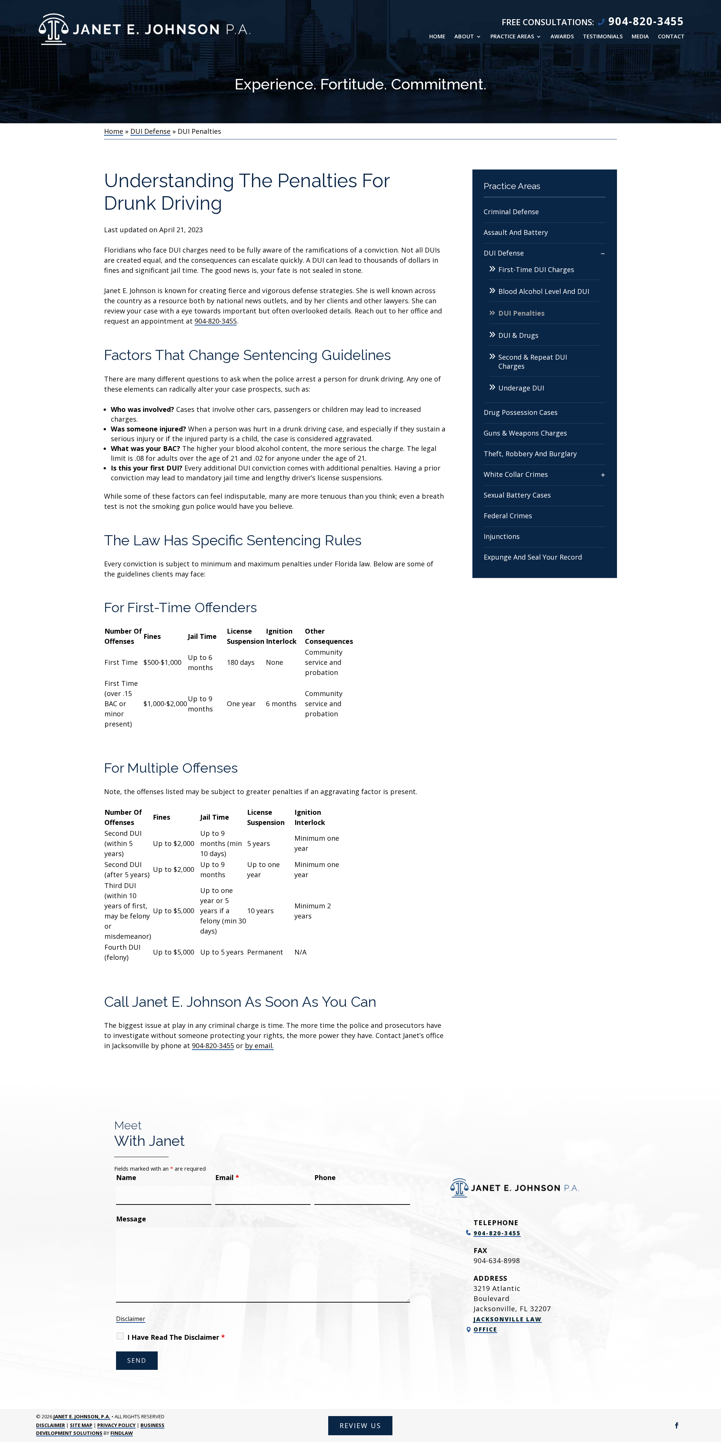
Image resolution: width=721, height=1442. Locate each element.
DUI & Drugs (518, 335)
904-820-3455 (646, 21)
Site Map (81, 1425)
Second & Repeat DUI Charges (532, 362)
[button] (713, 1387)
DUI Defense (504, 252)
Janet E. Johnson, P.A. (81, 1416)
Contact (671, 37)
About (464, 37)
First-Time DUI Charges (536, 269)
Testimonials (603, 37)
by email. (259, 1045)
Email (227, 1177)
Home (437, 37)
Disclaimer (130, 1319)
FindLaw (121, 1433)
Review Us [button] (360, 1425)
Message (131, 1218)
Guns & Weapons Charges (525, 432)
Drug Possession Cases (521, 412)
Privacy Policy (116, 1425)
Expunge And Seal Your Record (533, 556)
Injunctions (502, 536)
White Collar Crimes (516, 474)
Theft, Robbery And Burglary (530, 453)
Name (126, 1177)
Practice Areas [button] (512, 37)
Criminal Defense (511, 211)
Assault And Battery (516, 232)
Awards (562, 37)
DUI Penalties (521, 313)
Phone (325, 1177)
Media (640, 37)
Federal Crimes (508, 515)
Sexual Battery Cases (517, 494)
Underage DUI (521, 387)
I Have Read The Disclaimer (176, 1337)
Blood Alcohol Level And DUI (543, 291)
